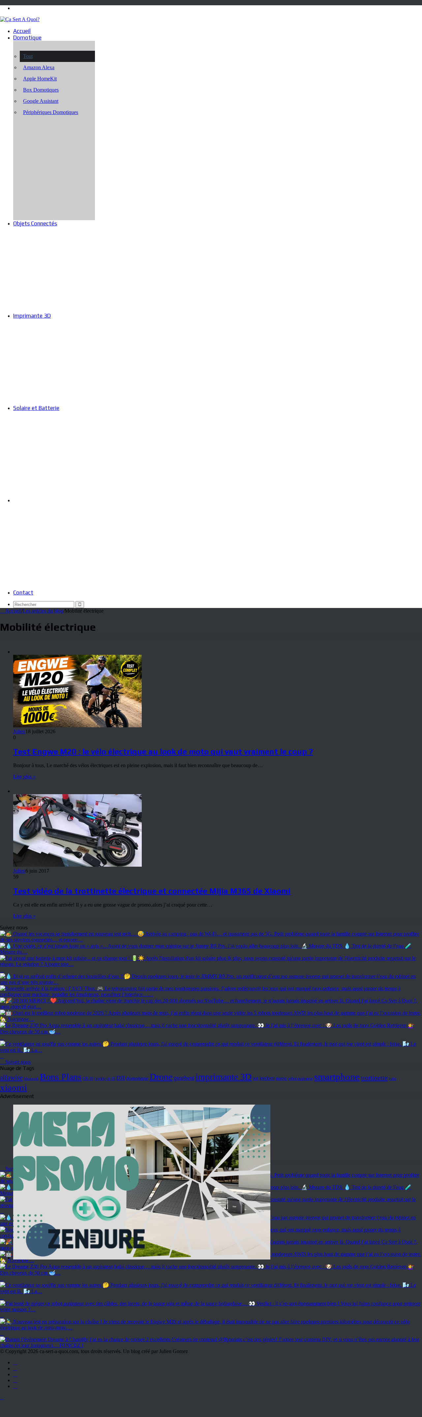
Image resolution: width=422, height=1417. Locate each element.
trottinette (374, 1077)
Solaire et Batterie (36, 408)
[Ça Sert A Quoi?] (20, 19)
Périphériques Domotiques (50, 112)
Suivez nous (17, 1062)
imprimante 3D (224, 1077)
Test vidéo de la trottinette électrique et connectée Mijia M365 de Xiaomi (151, 890)
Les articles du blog (43, 611)
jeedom (267, 1078)
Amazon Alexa (38, 67)
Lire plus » (24, 776)
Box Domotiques (41, 90)
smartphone (337, 1076)
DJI (120, 1078)
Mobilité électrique (36, 500)
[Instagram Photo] (211, 939)
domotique (137, 1078)
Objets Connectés (35, 223)
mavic (281, 1078)
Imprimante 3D (32, 315)
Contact (23, 592)
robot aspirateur (300, 1079)
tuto (392, 1078)
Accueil (22, 31)
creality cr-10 (105, 1078)
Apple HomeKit (40, 78)
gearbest (184, 1077)
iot (255, 1078)
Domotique (27, 37)
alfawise (11, 1077)
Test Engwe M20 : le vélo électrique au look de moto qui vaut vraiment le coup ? (163, 751)
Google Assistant (40, 101)
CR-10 (88, 1079)
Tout (28, 56)
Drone (161, 1077)
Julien (19, 731)
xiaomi (13, 1087)
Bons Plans (60, 1077)
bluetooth (31, 1079)
